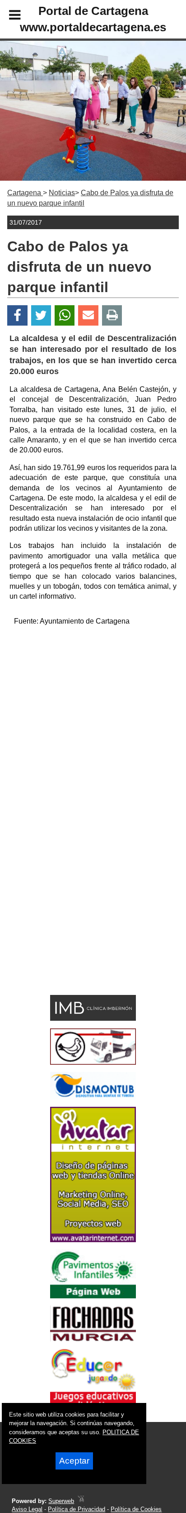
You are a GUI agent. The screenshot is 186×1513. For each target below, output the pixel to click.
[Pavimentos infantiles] (93, 1296)
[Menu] (7, 16)
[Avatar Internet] (93, 1240)
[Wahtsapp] (65, 315)
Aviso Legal (27, 1509)
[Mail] (88, 315)
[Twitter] (41, 315)
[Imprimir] (112, 315)
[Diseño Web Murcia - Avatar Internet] (81, 1501)
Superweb (61, 1501)
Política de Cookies (136, 1509)
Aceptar (74, 1460)
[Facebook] (17, 315)
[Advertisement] (93, 727)
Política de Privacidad (76, 1509)
